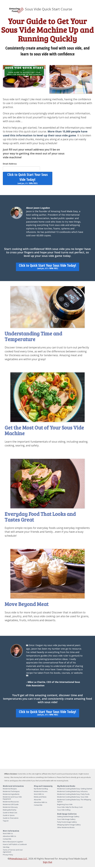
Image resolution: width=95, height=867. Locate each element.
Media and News (40, 797)
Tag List (5, 821)
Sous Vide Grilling (63, 810)
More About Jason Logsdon (13, 842)
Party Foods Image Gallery (67, 822)
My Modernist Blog (41, 789)
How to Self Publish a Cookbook (15, 844)
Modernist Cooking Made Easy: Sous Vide (72, 797)
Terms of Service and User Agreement (13, 851)
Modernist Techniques (11, 791)
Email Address (10, 163)
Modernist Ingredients (11, 794)
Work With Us (39, 794)
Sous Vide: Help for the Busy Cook (70, 807)
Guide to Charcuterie (10, 818)
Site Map (6, 847)
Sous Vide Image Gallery (66, 819)
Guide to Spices (9, 815)
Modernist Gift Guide (11, 804)
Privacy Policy (8, 855)
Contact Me (38, 805)
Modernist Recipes (10, 789)
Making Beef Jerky (9, 810)
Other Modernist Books (66, 827)
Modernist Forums (41, 791)
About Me (37, 799)
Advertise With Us (40, 802)
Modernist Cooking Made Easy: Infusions (72, 791)
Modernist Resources (11, 802)
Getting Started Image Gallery (68, 816)
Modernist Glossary (10, 807)
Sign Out (47, 862)
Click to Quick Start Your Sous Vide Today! (27, 178)
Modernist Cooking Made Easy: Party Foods (73, 794)
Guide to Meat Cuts (10, 812)
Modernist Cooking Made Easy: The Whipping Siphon (74, 800)
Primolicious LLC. (19, 858)
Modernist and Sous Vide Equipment (12, 798)
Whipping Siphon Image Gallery (69, 825)
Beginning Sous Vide (64, 804)
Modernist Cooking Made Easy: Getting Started (74, 789)
